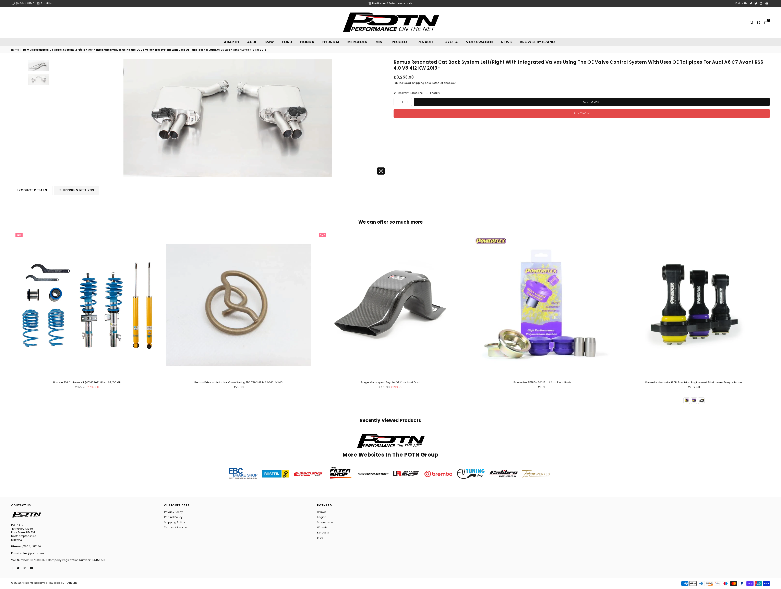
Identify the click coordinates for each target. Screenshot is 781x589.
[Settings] (758, 22)
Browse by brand (537, 41)
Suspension (325, 522)
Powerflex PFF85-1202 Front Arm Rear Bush (542, 382)
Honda (307, 41)
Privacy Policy (173, 512)
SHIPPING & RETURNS (76, 190)
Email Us (45, 3)
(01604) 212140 (24, 3)
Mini (379, 41)
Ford (287, 41)
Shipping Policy (174, 522)
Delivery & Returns (410, 93)
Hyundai (330, 41)
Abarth (231, 41)
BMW (269, 41)
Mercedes (357, 41)
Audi (251, 41)
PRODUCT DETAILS (31, 190)
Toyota (450, 41)
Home (15, 49)
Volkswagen (479, 41)
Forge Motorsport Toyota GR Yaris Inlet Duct (390, 382)
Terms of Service (175, 527)
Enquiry (434, 93)
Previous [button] (71, 118)
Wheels (322, 527)
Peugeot (400, 41)
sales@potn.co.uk (31, 553)
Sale (19, 235)
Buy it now (581, 113)
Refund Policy (173, 517)
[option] (228, 118)
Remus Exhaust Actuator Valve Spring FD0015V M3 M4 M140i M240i (238, 382)
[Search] (751, 22)
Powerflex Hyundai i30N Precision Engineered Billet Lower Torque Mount (694, 382)
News (506, 41)
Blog (320, 538)
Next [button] (383, 118)
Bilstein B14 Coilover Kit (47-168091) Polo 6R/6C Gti (87, 382)
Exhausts (323, 532)
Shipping (418, 83)
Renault (426, 41)
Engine (321, 517)
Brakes (322, 512)
